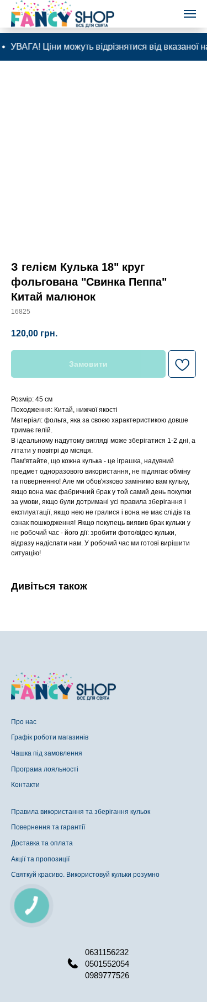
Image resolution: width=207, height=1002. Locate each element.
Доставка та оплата (42, 843)
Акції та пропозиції (40, 859)
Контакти (25, 785)
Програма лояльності (44, 769)
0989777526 (107, 975)
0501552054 (107, 963)
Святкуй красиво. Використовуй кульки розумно (85, 874)
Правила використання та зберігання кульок (80, 812)
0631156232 (107, 952)
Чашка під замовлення (46, 753)
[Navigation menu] (190, 14)
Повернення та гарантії (48, 827)
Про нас (23, 722)
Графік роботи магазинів (49, 737)
